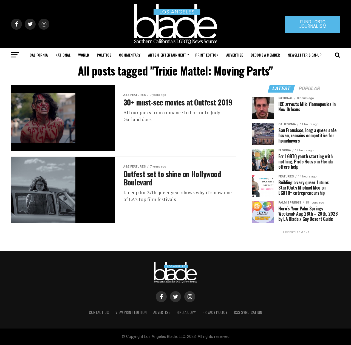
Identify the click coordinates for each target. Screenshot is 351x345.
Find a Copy (186, 312)
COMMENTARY (129, 55)
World (83, 55)
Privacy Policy (214, 312)
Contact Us (99, 312)
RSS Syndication (248, 312)
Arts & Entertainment (167, 55)
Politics (104, 55)
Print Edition (207, 55)
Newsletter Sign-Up (305, 55)
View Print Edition (131, 312)
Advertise (234, 55)
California (39, 55)
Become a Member (265, 55)
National (62, 55)
